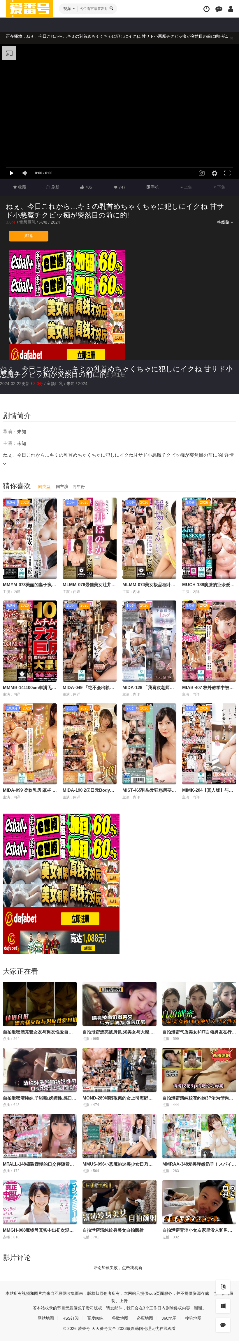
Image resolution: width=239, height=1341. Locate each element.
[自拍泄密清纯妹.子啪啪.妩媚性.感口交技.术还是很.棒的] (40, 1070)
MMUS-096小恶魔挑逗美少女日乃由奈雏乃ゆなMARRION (139, 1163)
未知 (43, 222)
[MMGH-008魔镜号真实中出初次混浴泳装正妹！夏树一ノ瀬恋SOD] (40, 1202)
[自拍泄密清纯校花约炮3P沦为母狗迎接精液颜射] (199, 1070)
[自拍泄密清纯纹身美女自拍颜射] (119, 1202)
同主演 (62, 486)
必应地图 (145, 1318)
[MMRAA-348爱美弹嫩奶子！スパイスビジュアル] (199, 1136)
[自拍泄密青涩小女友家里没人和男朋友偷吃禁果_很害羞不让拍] (199, 1202)
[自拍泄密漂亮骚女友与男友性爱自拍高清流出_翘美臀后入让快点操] (40, 1004)
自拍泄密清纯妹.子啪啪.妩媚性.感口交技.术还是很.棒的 (56, 1097)
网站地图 (46, 1318)
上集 (187, 187)
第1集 (28, 236)
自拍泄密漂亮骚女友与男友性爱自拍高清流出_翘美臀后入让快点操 (67, 1031)
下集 (220, 187)
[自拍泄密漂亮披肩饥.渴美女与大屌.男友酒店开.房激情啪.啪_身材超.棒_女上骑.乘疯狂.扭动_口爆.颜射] (119, 1004)
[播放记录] (206, 9)
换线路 (224, 222)
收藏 (21, 187)
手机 (154, 187)
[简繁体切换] (223, 1287)
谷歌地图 (120, 1318)
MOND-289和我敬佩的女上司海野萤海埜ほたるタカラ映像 (139, 1097)
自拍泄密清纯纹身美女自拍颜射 (113, 1230)
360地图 (169, 1318)
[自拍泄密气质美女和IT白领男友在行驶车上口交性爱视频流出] (199, 1004)
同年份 (79, 486)
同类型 (44, 486)
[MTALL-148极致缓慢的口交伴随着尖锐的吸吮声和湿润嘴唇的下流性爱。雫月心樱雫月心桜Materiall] (40, 1136)
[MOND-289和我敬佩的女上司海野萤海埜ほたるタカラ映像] (119, 1070)
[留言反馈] (218, 9)
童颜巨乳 (27, 222)
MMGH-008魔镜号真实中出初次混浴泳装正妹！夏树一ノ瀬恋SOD (67, 1230)
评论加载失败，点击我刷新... (119, 1267)
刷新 (54, 187)
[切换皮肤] (223, 1306)
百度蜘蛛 (95, 1318)
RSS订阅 (70, 1318)
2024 (55, 222)
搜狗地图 (193, 1318)
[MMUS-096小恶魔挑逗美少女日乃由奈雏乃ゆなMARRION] (119, 1136)
